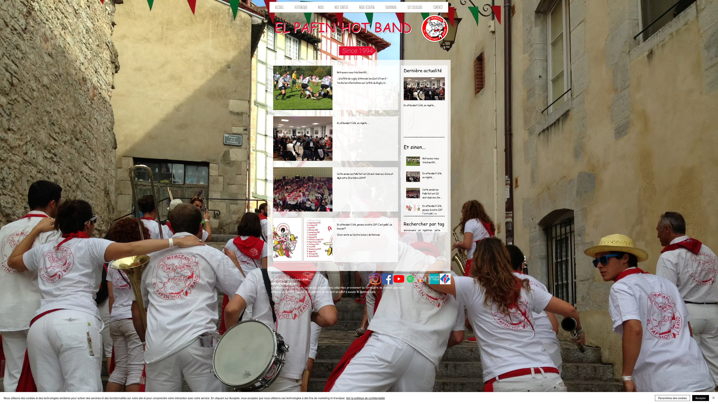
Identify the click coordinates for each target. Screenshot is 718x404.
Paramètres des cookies (672, 398)
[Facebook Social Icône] (387, 278)
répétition (427, 230)
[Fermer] (713, 398)
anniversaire (410, 230)
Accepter (700, 398)
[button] (357, 50)
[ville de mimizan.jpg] (433, 278)
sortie (437, 230)
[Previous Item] (409, 89)
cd (419, 230)
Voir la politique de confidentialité (365, 398)
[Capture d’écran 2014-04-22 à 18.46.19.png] (445, 278)
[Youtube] (398, 278)
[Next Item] (439, 89)
